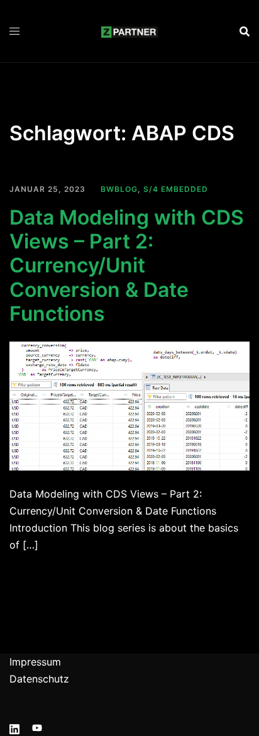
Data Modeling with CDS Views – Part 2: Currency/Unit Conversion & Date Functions (126, 265)
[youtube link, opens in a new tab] (37, 727)
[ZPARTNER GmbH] (129, 31)
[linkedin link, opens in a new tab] (14, 727)
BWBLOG (119, 189)
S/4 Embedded (175, 189)
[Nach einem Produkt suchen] (245, 31)
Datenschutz (39, 678)
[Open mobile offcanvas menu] (14, 31)
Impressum (35, 661)
